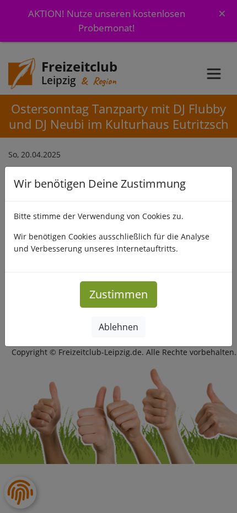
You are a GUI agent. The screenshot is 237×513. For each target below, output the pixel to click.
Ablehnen (118, 327)
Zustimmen (118, 294)
